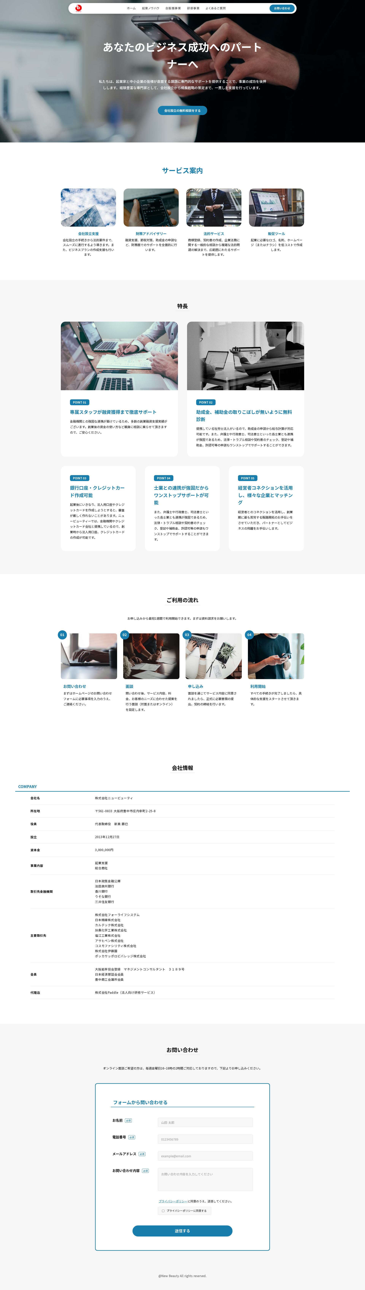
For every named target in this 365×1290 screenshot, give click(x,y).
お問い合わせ (282, 8)
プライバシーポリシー (173, 1201)
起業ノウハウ (150, 8)
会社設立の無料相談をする (182, 110)
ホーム (131, 8)
